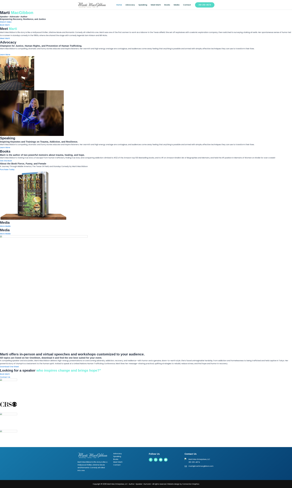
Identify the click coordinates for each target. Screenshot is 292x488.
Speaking (142, 5)
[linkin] (156, 460)
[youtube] (161, 460)
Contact (187, 5)
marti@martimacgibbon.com (201, 466)
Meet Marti (156, 5)
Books (167, 5)
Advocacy (130, 5)
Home (119, 5)
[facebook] (151, 460)
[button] (204, 5)
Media (176, 5)
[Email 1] (166, 460)
